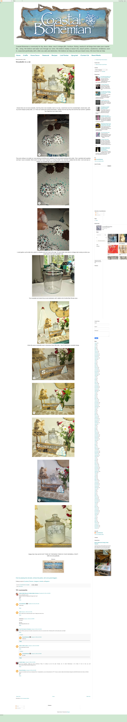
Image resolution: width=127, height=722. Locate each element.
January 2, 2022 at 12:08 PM (29, 618)
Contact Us (84, 55)
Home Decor (35, 55)
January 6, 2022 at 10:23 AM (36, 629)
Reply (20, 599)
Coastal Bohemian (22, 603)
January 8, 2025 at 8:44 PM (31, 670)
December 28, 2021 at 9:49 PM (44, 593)
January (96, 352)
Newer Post (18, 696)
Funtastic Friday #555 (105, 139)
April (95, 348)
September (97, 374)
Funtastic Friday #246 (105, 84)
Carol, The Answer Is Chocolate (25, 629)
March (96, 349)
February (96, 351)
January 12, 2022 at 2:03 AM (36, 653)
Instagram (36, 581)
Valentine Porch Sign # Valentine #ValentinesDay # (106, 116)
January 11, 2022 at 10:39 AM (33, 645)
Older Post (88, 696)
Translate (103, 71)
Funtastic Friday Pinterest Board (101, 59)
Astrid (20, 611)
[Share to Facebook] (36, 585)
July (95, 344)
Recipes (54, 55)
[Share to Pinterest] (37, 585)
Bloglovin (47, 581)
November (96, 355)
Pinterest (31, 581)
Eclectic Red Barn (22, 670)
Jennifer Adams (22, 662)
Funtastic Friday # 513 (105, 100)
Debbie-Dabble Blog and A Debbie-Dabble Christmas (29, 593)
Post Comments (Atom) (25, 698)
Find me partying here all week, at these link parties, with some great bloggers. (36, 578)
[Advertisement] (100, 188)
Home (18, 55)
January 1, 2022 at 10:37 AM (27, 611)
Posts (17, 706)
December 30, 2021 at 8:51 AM (33, 603)
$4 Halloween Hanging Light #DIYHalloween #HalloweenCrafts (105, 107)
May (95, 347)
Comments (18, 708)
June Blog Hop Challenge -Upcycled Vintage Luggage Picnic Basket (106, 92)
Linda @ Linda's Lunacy (23, 645)
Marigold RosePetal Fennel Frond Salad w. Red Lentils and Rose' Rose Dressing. (106, 124)
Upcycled (74, 55)
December (96, 353)
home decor (21, 586)
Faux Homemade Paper (105, 132)
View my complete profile (99, 161)
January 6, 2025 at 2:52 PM (30, 662)
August (96, 343)
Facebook (26, 581)
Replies (21, 634)
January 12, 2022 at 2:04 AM (36, 637)
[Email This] (32, 585)
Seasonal (45, 55)
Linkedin (41, 581)
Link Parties (64, 55)
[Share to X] (34, 585)
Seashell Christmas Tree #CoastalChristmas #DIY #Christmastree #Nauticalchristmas (105, 149)
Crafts (25, 55)
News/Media (96, 55)
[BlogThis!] (33, 585)
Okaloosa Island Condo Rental (101, 64)
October (96, 356)
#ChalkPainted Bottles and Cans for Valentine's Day (106, 77)
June (95, 345)
